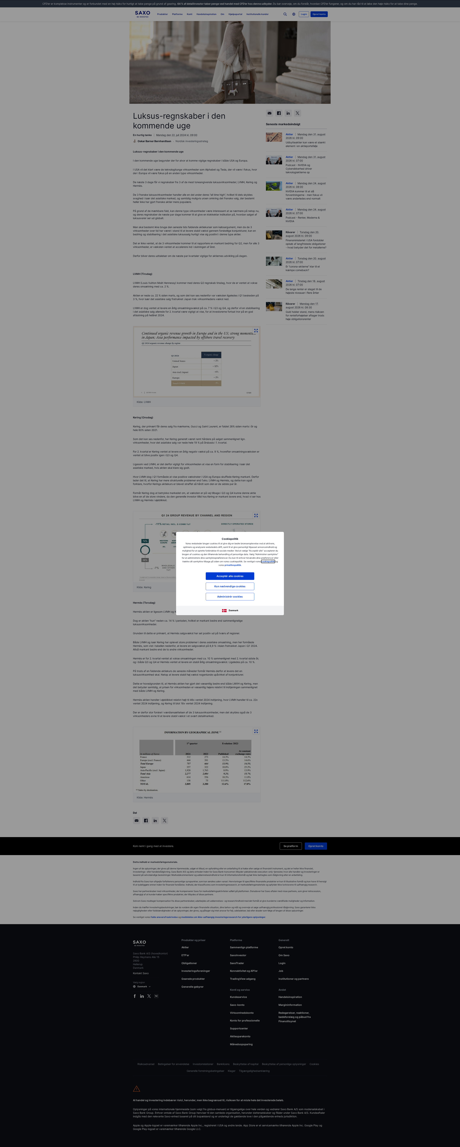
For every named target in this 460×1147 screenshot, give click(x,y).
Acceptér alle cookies (230, 576)
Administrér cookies (230, 596)
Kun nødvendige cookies (229, 586)
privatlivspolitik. (233, 565)
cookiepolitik (268, 561)
